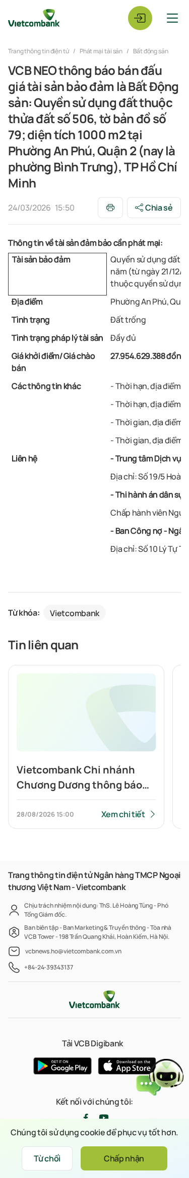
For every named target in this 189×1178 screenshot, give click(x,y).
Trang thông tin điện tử (39, 51)
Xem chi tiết (123, 814)
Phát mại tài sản (101, 51)
